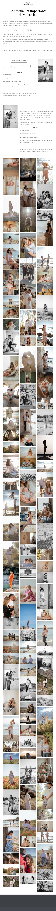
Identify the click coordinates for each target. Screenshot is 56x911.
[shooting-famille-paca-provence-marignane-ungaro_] (28, 271)
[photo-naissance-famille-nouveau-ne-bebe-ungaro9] (11, 605)
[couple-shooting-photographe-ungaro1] (11, 869)
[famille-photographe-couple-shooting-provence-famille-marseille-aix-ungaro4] (11, 746)
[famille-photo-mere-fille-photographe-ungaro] (28, 878)
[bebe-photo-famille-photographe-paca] (28, 538)
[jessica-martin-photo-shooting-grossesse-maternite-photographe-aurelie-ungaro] (11, 447)
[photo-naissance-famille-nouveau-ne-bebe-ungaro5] (11, 312)
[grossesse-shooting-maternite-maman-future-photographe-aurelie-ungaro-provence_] (45, 447)
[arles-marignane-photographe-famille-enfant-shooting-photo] (28, 549)
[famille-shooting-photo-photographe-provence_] (45, 510)
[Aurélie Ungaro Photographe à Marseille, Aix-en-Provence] (28, 3)
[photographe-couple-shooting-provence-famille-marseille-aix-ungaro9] (45, 700)
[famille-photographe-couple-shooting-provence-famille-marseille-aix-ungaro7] (28, 860)
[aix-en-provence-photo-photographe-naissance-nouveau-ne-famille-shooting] (45, 770)
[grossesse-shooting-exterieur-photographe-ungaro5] (11, 839)
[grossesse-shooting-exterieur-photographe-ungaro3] (45, 682)
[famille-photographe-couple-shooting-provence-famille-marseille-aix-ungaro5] (11, 635)
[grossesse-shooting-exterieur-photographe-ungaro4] (11, 881)
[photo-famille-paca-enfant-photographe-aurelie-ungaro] (28, 340)
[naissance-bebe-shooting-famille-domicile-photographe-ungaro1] (11, 677)
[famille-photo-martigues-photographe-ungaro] (28, 475)
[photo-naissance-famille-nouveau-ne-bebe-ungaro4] (11, 226)
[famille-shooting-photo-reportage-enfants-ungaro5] (45, 652)
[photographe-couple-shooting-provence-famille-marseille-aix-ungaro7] (45, 719)
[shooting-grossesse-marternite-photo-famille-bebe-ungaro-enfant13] (45, 566)
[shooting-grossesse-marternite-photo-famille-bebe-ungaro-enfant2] (45, 596)
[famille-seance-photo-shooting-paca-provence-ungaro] (11, 484)
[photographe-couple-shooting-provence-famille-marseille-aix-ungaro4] (11, 658)
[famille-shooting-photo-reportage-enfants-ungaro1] (28, 635)
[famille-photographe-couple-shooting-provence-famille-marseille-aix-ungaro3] (45, 874)
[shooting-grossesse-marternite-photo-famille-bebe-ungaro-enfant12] (28, 572)
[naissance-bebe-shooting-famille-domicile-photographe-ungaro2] (45, 663)
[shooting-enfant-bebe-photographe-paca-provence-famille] (28, 591)
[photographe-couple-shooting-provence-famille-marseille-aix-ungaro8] (45, 289)
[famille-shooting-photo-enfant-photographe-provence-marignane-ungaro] (11, 503)
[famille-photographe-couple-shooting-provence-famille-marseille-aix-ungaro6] (28, 707)
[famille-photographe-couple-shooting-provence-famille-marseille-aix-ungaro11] (28, 658)
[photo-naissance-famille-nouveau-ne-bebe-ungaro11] (11, 702)
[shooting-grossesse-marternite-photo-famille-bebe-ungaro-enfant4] (45, 577)
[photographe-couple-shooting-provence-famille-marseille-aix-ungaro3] (11, 728)
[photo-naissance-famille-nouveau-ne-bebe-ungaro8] (28, 440)
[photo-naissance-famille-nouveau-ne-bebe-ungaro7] (11, 342)
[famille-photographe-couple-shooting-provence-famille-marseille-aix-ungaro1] (45, 215)
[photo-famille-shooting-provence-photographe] (45, 308)
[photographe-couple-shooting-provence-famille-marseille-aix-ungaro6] (28, 753)
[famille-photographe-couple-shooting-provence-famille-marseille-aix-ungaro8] (28, 741)
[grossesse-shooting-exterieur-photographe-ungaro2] (28, 688)
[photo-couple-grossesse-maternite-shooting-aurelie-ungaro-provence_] (45, 359)
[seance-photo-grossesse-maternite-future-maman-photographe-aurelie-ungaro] (45, 333)
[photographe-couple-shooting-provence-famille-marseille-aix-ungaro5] (45, 744)
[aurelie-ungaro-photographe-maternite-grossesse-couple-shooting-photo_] (11, 554)
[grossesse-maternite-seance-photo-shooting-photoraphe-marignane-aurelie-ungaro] (45, 554)
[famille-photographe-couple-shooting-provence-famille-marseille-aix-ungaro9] (28, 245)
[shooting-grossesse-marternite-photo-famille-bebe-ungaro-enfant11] (11, 579)
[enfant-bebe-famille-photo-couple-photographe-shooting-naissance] (28, 463)
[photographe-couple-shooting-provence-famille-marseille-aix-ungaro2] (28, 718)
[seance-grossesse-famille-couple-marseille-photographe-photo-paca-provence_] (45, 233)
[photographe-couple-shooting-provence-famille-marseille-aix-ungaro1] (28, 452)
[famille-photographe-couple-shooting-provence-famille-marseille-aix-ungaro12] (45, 856)
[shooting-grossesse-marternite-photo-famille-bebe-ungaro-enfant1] (28, 616)
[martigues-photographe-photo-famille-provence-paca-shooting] (28, 396)
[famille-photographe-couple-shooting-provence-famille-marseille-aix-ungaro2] (11, 758)
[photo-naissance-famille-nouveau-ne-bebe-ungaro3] (11, 623)
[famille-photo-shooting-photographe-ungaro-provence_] (45, 484)
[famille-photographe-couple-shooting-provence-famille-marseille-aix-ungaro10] (28, 561)
